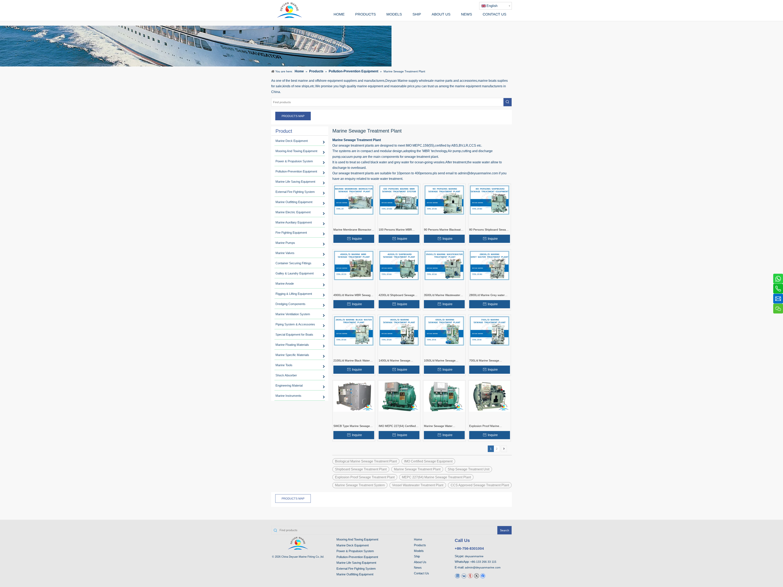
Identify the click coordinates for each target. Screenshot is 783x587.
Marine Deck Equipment (352, 545)
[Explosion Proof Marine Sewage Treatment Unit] (489, 396)
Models (419, 551)
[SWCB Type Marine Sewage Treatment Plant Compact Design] (353, 396)
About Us (420, 562)
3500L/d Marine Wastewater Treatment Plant (442, 295)
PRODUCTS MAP (293, 116)
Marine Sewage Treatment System (360, 485)
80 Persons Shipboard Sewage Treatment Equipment (489, 230)
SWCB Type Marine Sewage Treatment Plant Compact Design (351, 426)
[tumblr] (470, 575)
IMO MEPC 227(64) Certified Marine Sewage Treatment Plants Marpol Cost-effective (397, 426)
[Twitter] (476, 575)
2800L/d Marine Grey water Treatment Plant (487, 295)
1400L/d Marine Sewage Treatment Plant (394, 361)
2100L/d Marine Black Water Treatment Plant (351, 361)
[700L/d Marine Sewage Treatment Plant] (489, 330)
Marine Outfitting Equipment (354, 574)
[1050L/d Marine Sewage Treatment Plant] (444, 330)
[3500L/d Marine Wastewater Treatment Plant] (444, 265)
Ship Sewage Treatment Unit (468, 469)
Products (420, 545)
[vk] (463, 575)
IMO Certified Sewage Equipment (428, 461)
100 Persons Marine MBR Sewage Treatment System (396, 230)
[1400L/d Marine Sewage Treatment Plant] (399, 330)
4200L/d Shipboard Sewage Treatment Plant (397, 295)
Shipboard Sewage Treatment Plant (361, 469)
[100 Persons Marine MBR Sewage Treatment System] (399, 199)
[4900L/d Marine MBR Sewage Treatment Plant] (353, 265)
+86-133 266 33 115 (483, 561)
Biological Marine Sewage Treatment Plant (366, 461)
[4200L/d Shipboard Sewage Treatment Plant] (399, 265)
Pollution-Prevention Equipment (357, 557)
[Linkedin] (457, 575)
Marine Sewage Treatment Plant (417, 469)
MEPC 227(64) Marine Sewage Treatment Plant (436, 477)
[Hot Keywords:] (507, 102)
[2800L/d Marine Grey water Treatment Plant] (489, 265)
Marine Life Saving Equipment (356, 562)
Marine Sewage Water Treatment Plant (438, 426)
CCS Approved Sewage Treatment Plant (480, 485)
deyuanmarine (474, 556)
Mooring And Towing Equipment (357, 539)
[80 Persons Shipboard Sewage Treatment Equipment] (489, 199)
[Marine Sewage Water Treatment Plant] (444, 396)
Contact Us (421, 573)
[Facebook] (482, 575)
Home (418, 539)
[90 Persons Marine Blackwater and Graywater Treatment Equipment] (444, 199)
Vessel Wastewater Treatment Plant (417, 485)
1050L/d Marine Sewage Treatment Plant (440, 361)
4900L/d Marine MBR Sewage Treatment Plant (352, 295)
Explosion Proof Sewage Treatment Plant (365, 477)
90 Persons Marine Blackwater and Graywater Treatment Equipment (443, 230)
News (418, 567)
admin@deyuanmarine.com (483, 567)
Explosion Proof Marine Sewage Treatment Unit (484, 426)
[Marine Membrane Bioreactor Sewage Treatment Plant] (353, 199)
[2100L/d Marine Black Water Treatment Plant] (353, 330)
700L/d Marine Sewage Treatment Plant (484, 361)
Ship (417, 556)
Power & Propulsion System (355, 551)
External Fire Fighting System (356, 568)
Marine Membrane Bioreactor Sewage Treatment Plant (352, 230)
